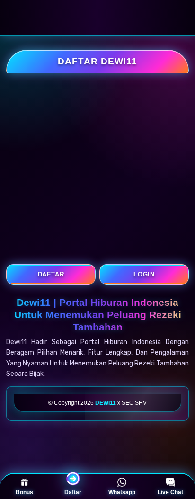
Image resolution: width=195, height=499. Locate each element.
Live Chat (170, 492)
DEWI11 (105, 403)
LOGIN (144, 274)
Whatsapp (121, 492)
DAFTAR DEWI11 (97, 61)
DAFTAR (51, 274)
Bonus (24, 492)
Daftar (72, 492)
